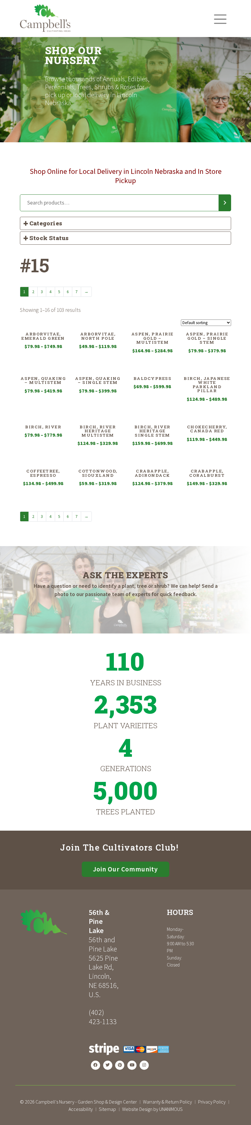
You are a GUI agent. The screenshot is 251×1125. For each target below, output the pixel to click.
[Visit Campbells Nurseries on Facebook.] (95, 1065)
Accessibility (81, 1109)
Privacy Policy (212, 1102)
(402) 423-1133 (103, 1017)
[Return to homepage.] (52, 922)
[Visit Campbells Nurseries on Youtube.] (132, 1065)
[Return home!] (45, 30)
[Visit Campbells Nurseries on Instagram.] (144, 1065)
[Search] (225, 203)
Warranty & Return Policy (167, 1102)
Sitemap (107, 1109)
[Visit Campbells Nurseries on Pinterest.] (119, 1065)
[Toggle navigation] (220, 19)
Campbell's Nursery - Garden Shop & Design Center (86, 1102)
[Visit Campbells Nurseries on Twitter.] (107, 1065)
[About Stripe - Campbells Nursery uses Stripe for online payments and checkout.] (129, 1057)
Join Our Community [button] (125, 869)
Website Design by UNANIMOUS (152, 1109)
